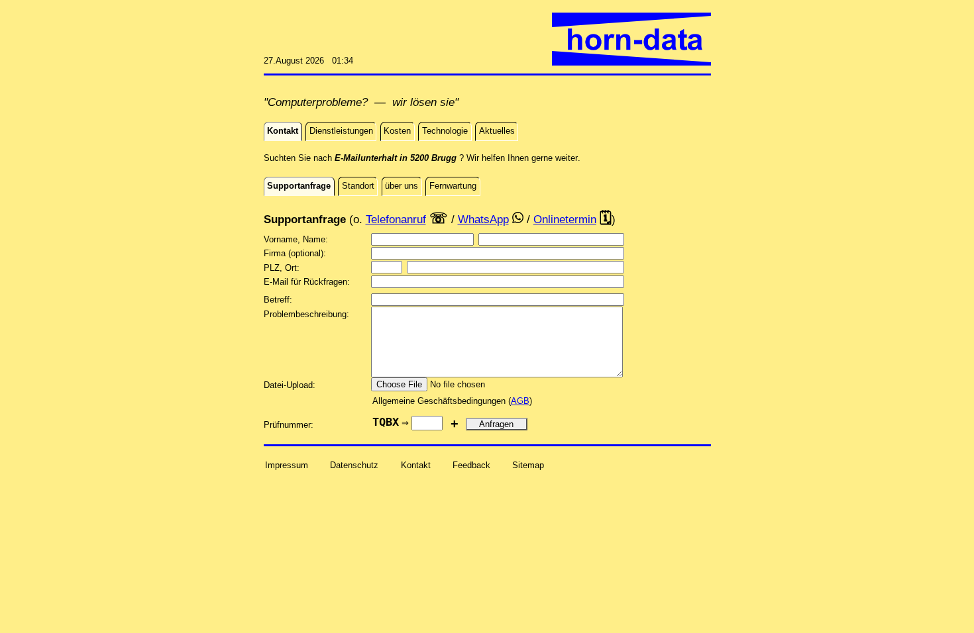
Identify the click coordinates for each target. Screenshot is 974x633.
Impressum (286, 465)
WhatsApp (483, 219)
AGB (520, 401)
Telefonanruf (396, 219)
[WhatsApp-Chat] (517, 219)
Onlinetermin (564, 219)
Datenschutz (354, 465)
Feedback (471, 465)
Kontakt (416, 465)
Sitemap (528, 465)
